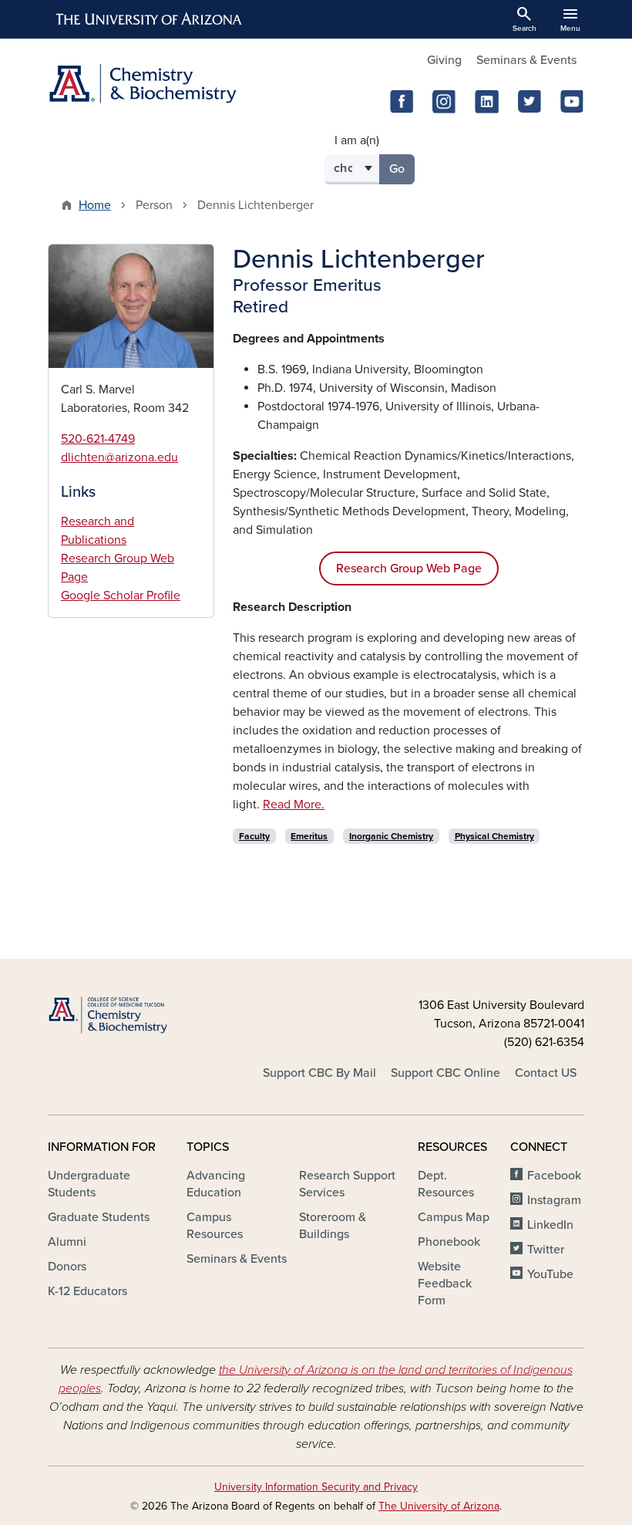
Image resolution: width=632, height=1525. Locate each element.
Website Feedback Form (445, 1283)
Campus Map (453, 1217)
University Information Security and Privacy (316, 1486)
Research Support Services (347, 1184)
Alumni (67, 1242)
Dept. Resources (446, 1184)
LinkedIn (550, 1225)
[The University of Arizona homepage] (150, 19)
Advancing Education (216, 1184)
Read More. (293, 804)
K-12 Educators (87, 1291)
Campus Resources (215, 1226)
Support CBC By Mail (319, 1073)
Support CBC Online (445, 1073)
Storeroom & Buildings (332, 1226)
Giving (444, 60)
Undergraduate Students (89, 1184)
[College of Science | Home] (131, 1015)
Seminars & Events (526, 60)
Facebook (554, 1175)
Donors (67, 1266)
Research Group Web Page (409, 568)
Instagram (554, 1200)
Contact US (546, 1073)
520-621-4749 (98, 439)
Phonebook (449, 1242)
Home (95, 205)
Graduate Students (99, 1217)
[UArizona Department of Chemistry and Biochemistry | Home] (177, 83)
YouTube (550, 1274)
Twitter (545, 1249)
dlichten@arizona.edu (119, 457)
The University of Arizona (438, 1506)
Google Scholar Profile (120, 595)
